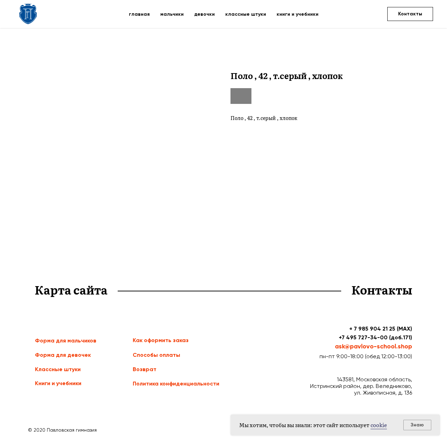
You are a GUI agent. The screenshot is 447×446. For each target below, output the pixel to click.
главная (139, 14)
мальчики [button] (172, 14)
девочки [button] (204, 14)
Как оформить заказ (161, 340)
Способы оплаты (156, 355)
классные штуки (245, 14)
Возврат (144, 369)
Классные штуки (58, 369)
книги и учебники (297, 14)
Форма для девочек (63, 355)
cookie (379, 425)
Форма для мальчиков (65, 340)
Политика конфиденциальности (176, 383)
